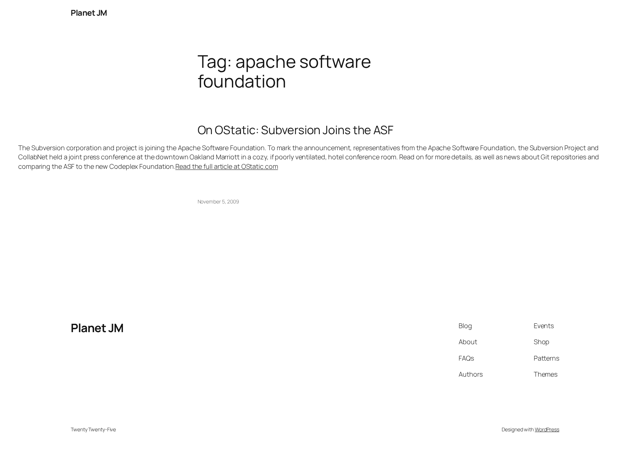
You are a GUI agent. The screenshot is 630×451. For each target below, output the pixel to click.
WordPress (547, 429)
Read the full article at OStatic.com (226, 166)
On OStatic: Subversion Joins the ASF (295, 129)
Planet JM (89, 12)
